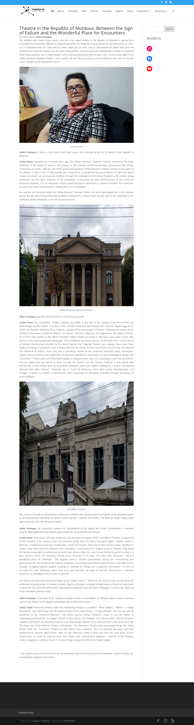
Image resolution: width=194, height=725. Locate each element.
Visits (130, 11)
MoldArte (154, 38)
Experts (119, 11)
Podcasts (107, 11)
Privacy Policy (26, 712)
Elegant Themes (41, 720)
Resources (160, 11)
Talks (84, 11)
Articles (94, 11)
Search (169, 28)
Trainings (72, 11)
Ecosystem (142, 11)
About (60, 11)
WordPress (69, 720)
